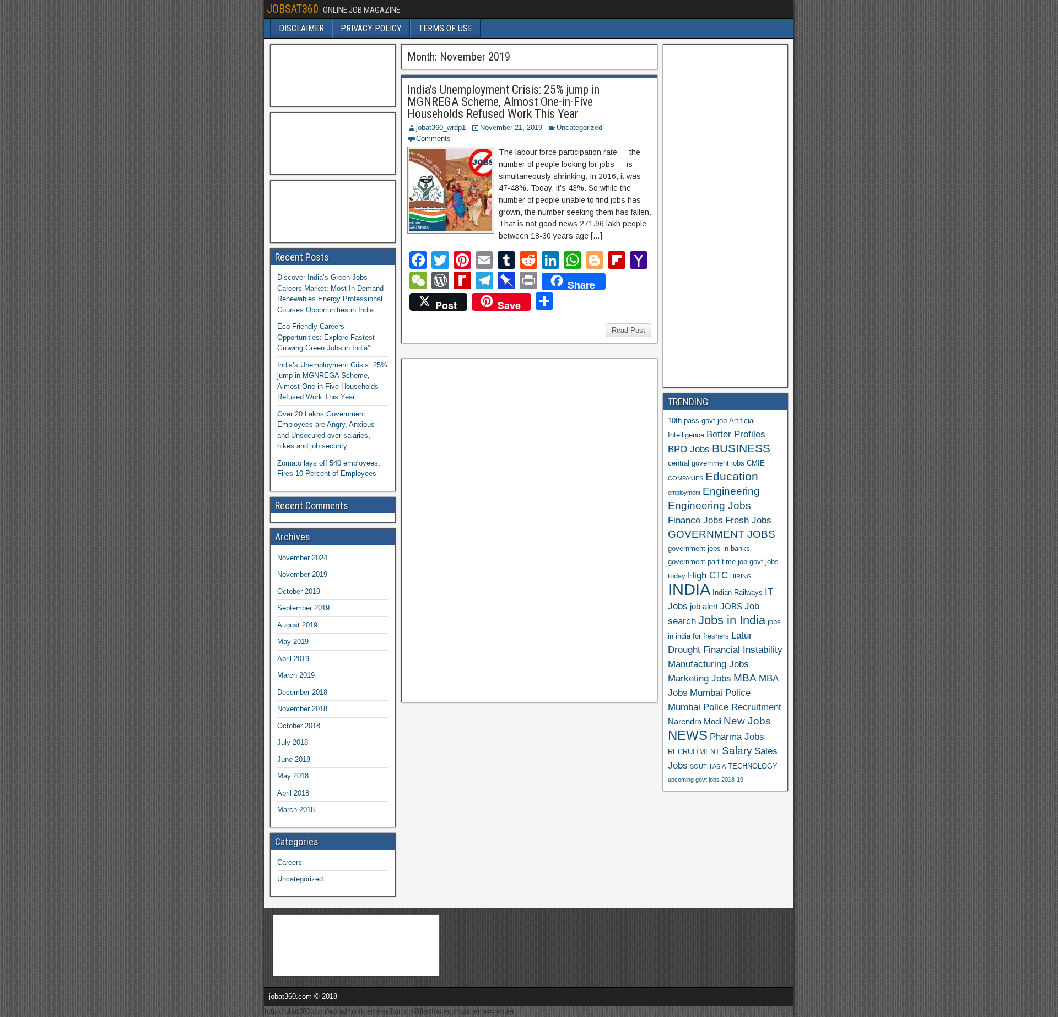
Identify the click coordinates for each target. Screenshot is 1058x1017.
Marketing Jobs (699, 678)
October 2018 (298, 726)
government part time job (707, 562)
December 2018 (302, 692)
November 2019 (302, 574)
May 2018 (293, 776)
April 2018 (293, 793)
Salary (737, 750)
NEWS (688, 735)
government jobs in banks (709, 548)
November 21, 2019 (511, 127)
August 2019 (297, 625)
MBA (745, 678)
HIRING (741, 576)
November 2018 (302, 709)
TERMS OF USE (445, 28)
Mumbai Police (720, 692)
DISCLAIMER (301, 28)
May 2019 (293, 641)
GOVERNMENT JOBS (721, 534)
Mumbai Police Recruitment (724, 706)
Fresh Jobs (748, 520)
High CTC (708, 575)
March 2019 (296, 675)
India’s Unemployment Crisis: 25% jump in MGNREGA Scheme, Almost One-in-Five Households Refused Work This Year (503, 102)
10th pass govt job (697, 420)
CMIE (756, 463)
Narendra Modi (694, 721)
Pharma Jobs (737, 736)
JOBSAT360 (293, 8)
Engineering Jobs (709, 505)
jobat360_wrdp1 (441, 127)
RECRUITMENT (694, 752)
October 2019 (298, 591)
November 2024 (302, 558)
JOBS (731, 606)
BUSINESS (741, 448)
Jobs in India (731, 620)
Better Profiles (735, 434)
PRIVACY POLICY (371, 28)
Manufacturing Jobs (708, 663)
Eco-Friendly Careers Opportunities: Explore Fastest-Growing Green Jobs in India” (327, 337)
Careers (289, 862)
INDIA (689, 589)
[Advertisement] (488, 529)
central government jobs (706, 463)
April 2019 (293, 658)
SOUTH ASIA (708, 766)
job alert (704, 606)
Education (731, 476)
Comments (433, 138)
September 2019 (303, 608)
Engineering (731, 491)
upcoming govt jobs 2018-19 (705, 779)
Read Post (628, 330)
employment (684, 492)
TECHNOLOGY (753, 766)
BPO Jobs (689, 449)
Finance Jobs (695, 520)
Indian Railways (737, 592)
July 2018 (292, 742)
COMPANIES (685, 478)
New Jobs (747, 721)
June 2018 (293, 759)
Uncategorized (579, 127)
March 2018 (296, 809)
